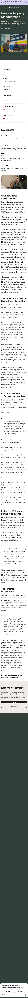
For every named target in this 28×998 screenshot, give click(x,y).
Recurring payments (8, 98)
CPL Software (6, 89)
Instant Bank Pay (7, 100)
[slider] (14, 188)
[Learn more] (26, 2)
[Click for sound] (23, 178)
